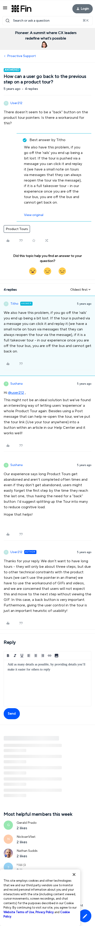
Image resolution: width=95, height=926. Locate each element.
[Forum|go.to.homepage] (21, 8)
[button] (5, 9)
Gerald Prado (27, 823)
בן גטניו (21, 865)
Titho (14, 304)
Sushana (16, 384)
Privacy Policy (45, 912)
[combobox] (47, 20)
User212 (16, 103)
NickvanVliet (26, 837)
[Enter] (7, 20)
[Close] (74, 874)
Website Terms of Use (18, 912)
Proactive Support (21, 56)
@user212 (16, 392)
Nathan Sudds (27, 851)
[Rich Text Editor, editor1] (47, 683)
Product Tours (17, 229)
